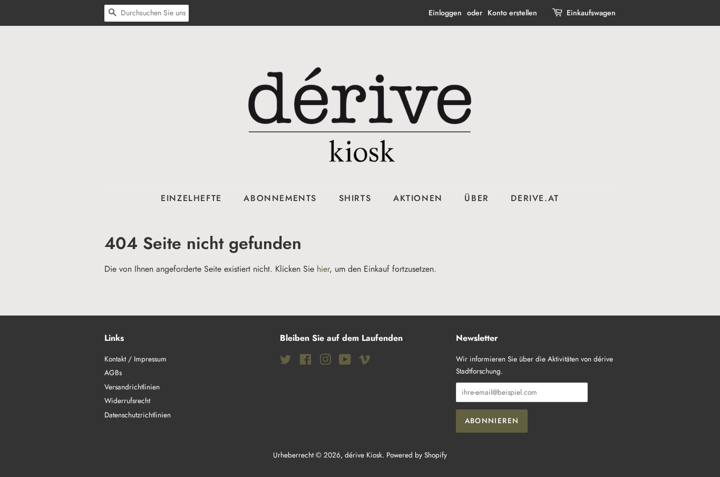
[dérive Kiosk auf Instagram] (325, 361)
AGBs (113, 372)
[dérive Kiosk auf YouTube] (345, 361)
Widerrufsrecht (127, 400)
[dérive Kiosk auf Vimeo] (365, 361)
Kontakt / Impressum (135, 359)
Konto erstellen (512, 12)
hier (323, 269)
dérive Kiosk (363, 455)
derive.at (535, 198)
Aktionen (418, 198)
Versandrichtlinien (132, 386)
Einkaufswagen (591, 12)
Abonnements (280, 198)
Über (476, 198)
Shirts (355, 198)
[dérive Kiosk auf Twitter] (285, 361)
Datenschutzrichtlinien (137, 414)
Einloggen (445, 12)
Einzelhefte (191, 198)
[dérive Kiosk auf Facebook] (305, 361)
